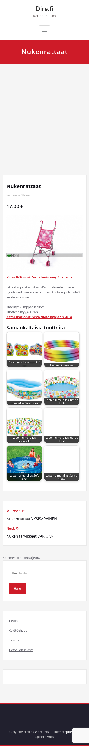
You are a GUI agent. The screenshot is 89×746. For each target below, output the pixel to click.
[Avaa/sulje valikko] (44, 29)
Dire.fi (45, 8)
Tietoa (13, 620)
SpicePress (72, 732)
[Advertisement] (44, 111)
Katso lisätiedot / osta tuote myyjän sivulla (39, 277)
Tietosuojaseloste (21, 650)
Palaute (14, 640)
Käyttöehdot (18, 630)
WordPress (42, 732)
